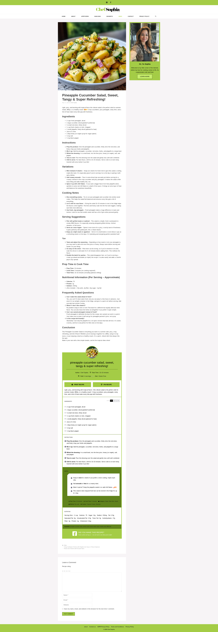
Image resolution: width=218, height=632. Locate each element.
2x (114, 400)
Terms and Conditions (117, 626)
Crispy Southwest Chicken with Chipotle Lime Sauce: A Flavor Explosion (82, 547)
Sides (120, 16)
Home (63, 16)
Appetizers (85, 16)
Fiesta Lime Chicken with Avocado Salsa (74, 548)
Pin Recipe (107, 384)
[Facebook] (110, 2)
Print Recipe (79, 384)
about (73, 16)
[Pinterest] (106, 2)
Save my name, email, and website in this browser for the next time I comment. (89, 609)
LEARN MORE (144, 76)
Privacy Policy (144, 16)
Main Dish (97, 16)
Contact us (92, 626)
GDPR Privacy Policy (103, 626)
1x (111, 400)
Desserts (109, 16)
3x (118, 400)
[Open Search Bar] (155, 16)
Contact (131, 16)
